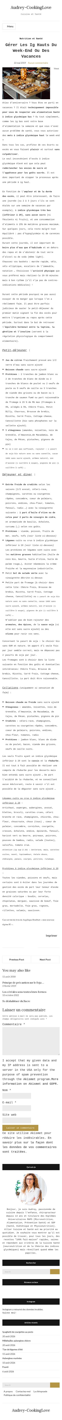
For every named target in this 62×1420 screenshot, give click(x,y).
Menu (10, 26)
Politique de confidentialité (17, 1395)
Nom (6, 1090)
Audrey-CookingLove (31, 7)
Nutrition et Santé (31, 38)
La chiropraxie (40, 1391)
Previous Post (16, 959)
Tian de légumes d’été (12, 1349)
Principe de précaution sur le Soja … (23, 982)
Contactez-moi (23, 1391)
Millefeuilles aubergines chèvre (16, 1340)
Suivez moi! (9, 1313)
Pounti (5, 1367)
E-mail (9, 1102)
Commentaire (13, 1024)
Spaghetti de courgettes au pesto (17, 1332)
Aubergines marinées (12, 1358)
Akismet (29, 1079)
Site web (9, 1114)
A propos (8, 1391)
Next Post (45, 959)
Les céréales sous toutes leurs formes (24, 991)
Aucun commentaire (38, 62)
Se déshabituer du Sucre (16, 1001)
